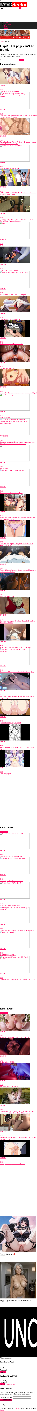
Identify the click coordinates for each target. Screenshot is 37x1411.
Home (6, 22)
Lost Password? (10, 1384)
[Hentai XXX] (13, 7)
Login (2, 1384)
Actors (6, 28)
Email (2, 1368)
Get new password (6, 1399)
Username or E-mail (6, 1397)
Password (3, 1370)
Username (3, 1366)
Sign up (3, 1372)
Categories (7, 24)
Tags (5, 26)
